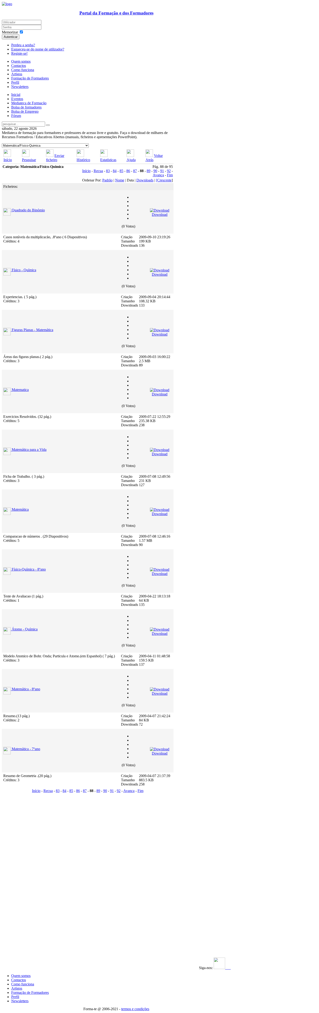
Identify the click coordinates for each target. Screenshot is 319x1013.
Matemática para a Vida (29, 450)
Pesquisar (29, 160)
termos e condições (135, 1009)
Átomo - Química (25, 629)
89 (148, 171)
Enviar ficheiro (55, 158)
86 (128, 171)
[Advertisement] (30, 864)
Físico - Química (24, 270)
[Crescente (164, 180)
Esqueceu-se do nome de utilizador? (37, 49)
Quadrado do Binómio (28, 210)
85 (121, 171)
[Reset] (48, 125)
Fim (170, 175)
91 (162, 171)
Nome (119, 180)
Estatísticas (108, 160)
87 (135, 171)
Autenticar (11, 37)
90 (155, 171)
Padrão (107, 180)
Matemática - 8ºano (26, 689)
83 (108, 171)
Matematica (20, 390)
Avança (158, 175)
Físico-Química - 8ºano (29, 569)
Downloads (144, 180)
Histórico (83, 160)
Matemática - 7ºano (26, 749)
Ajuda (131, 160)
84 (115, 171)
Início (8, 160)
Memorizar (10, 32)
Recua (98, 171)
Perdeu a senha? (23, 45)
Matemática (20, 509)
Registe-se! (19, 53)
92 (169, 171)
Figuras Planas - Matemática (32, 330)
